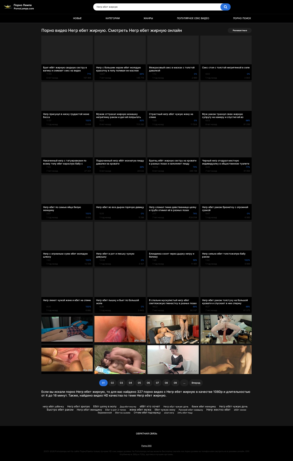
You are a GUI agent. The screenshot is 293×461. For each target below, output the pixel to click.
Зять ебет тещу (185, 412)
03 (121, 382)
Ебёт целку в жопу (104, 406)
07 (157, 382)
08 (166, 382)
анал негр (169, 412)
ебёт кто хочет (150, 406)
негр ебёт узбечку (53, 406)
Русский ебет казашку (191, 409)
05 (139, 382)
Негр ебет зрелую (78, 406)
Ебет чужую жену (165, 409)
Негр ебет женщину (89, 409)
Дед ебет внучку (128, 406)
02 (112, 382)
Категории (113, 18)
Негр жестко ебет (218, 409)
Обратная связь (146, 433)
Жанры (148, 18)
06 (148, 382)
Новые (77, 18)
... (184, 382)
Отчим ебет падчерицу (147, 412)
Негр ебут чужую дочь (175, 406)
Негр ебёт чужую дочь (233, 406)
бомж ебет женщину (204, 406)
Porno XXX (146, 445)
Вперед (196, 382)
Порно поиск (242, 18)
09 (175, 382)
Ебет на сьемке (122, 412)
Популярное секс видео (193, 18)
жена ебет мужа (140, 409)
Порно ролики (45, 18)
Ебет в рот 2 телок (115, 409)
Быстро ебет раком (60, 409)
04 (130, 382)
